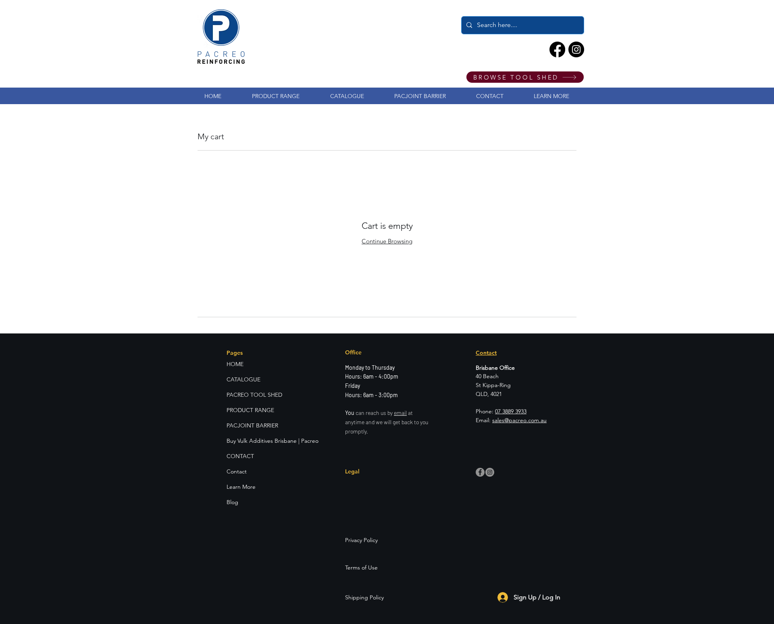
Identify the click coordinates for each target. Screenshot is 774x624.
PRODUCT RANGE (250, 410)
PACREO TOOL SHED (254, 394)
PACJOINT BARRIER (252, 425)
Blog (232, 502)
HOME (235, 364)
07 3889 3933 (510, 411)
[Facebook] (557, 49)
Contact (237, 471)
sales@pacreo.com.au (519, 420)
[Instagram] (576, 49)
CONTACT (240, 456)
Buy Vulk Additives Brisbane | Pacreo (265, 440)
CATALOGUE (243, 379)
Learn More (241, 486)
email (400, 412)
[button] (551, 96)
